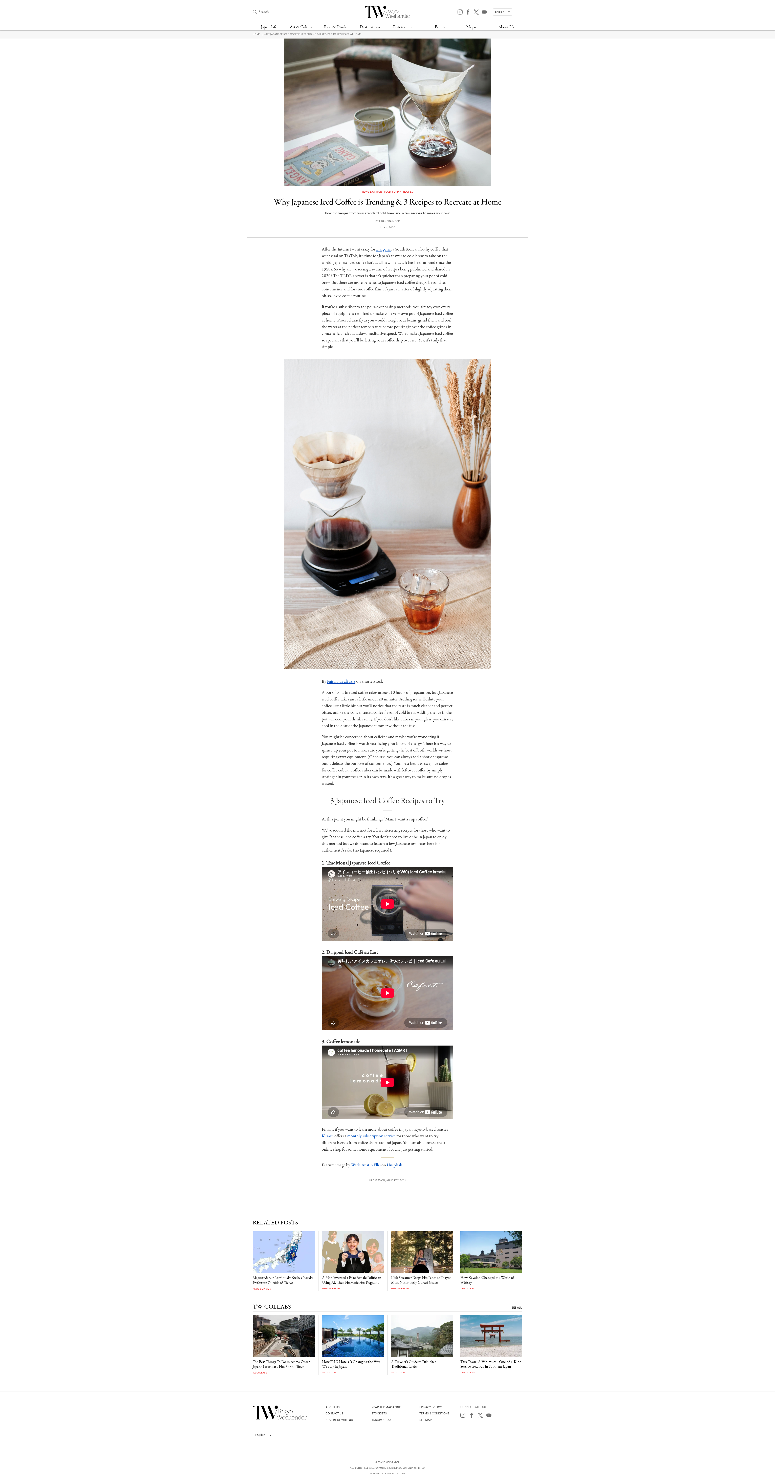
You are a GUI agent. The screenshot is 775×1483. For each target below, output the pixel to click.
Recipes (408, 191)
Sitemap (425, 1420)
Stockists (379, 1413)
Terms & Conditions (434, 1413)
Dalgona (383, 249)
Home (257, 34)
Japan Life (269, 27)
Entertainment (405, 27)
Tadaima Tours (383, 1420)
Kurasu (328, 1136)
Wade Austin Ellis (366, 1165)
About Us (506, 27)
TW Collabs (467, 1288)
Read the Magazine (386, 1407)
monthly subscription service (371, 1136)
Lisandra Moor (389, 221)
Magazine (473, 27)
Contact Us (334, 1413)
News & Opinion (372, 191)
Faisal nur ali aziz (341, 681)
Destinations (370, 27)
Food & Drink (335, 27)
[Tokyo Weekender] (280, 1419)
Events (440, 27)
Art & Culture (301, 27)
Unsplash (394, 1165)
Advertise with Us (339, 1420)
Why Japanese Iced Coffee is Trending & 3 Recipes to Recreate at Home (312, 34)
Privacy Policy (430, 1407)
